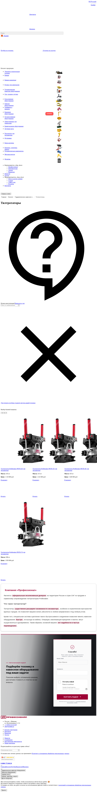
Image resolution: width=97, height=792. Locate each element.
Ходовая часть (6, 774)
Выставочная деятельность (13, 741)
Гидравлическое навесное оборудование (13, 770)
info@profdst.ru (9, 726)
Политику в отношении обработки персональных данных (50, 753)
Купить (3, 496)
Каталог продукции (11, 730)
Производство (13, 168)
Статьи (10, 180)
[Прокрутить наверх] (1, 765)
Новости (7, 174)
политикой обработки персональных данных (76, 702)
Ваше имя (60, 658)
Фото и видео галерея (15, 179)
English (93, 5)
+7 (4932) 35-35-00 (11, 725)
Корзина (32, 29)
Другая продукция (7, 778)
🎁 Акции (5, 36)
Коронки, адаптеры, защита (9, 776)
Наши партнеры (10, 743)
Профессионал (13, 167)
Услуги (7, 175)
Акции (10, 170)
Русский (93, 1)
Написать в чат (20, 303)
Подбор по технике (7, 50)
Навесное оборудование (8, 772)
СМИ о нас (12, 182)
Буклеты (11, 184)
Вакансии (11, 172)
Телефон (60, 669)
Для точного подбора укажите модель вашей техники (18, 403)
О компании (9, 740)
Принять (4, 790)
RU (90, 1)
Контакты (32, 14)
